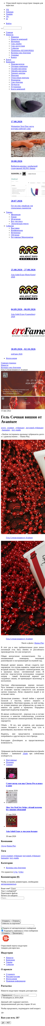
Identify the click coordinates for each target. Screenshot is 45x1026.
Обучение (15, 235)
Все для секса (16, 221)
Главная (9, 32)
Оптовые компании (19, 66)
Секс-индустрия (18, 46)
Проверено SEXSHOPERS (22, 50)
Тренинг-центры (18, 73)
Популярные (11, 760)
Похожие (10, 762)
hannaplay (6, 430)
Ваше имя (5, 888)
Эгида (25, 753)
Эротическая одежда (19, 224)
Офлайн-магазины (19, 71)
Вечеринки (15, 233)
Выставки (15, 228)
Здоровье (15, 55)
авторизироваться (8, 884)
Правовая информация (15, 981)
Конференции (17, 230)
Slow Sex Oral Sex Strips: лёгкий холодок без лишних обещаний (24, 808)
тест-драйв (16, 430)
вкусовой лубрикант (35, 428)
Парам (13, 217)
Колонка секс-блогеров (21, 53)
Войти (9, 23)
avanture (10, 428)
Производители (17, 64)
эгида (3, 428)
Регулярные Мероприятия (22, 237)
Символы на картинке (11, 923)
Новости (9, 35)
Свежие (9, 764)
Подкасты (15, 84)
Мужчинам (15, 219)
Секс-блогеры (17, 82)
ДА (3, 1023)
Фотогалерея (11, 358)
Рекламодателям (13, 976)
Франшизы (15, 80)
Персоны (15, 75)
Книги (14, 57)
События (15, 48)
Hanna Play (39, 643)
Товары (9, 212)
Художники (16, 87)
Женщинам (15, 214)
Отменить (16, 921)
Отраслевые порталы (20, 78)
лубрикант (20, 428)
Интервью (15, 41)
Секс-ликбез (16, 44)
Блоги (8, 59)
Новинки (15, 37)
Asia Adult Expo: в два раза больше (22, 831)
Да (16, 872)
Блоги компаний (18, 89)
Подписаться (7, 995)
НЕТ (8, 1023)
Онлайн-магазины (19, 69)
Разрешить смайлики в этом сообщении (21, 931)
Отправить (6, 921)
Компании (10, 62)
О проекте (10, 974)
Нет (22, 872)
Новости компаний (19, 39)
